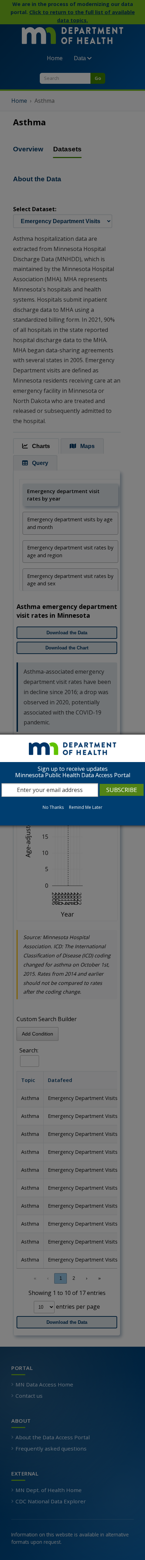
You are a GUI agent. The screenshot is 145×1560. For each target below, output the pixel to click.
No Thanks (53, 807)
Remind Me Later (85, 807)
